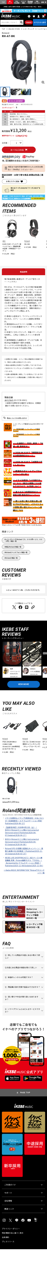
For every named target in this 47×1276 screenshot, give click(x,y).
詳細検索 (29, 22)
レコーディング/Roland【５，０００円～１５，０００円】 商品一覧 (24, 540)
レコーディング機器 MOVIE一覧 (34, 926)
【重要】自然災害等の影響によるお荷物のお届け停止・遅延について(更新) (23, 7)
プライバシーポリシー (11, 1228)
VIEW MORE (23, 684)
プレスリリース (8, 1241)
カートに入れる (17, 150)
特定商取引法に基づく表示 (12, 1233)
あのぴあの (9, 400)
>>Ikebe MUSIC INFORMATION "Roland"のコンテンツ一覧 (24, 871)
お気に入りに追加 (12, 181)
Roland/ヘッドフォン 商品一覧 (16, 552)
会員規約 (5, 1237)
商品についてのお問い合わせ (17, 418)
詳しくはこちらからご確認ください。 (22, 991)
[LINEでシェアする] (27, 607)
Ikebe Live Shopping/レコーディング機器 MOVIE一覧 (34, 912)
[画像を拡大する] (43, 82)
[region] (23, 791)
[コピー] (33, 607)
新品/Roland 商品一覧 (13, 547)
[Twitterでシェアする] (14, 607)
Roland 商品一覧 (12, 558)
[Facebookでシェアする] (20, 607)
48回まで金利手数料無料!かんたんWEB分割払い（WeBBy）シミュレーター (25, 168)
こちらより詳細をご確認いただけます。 (22, 1015)
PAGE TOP (25, 1093)
